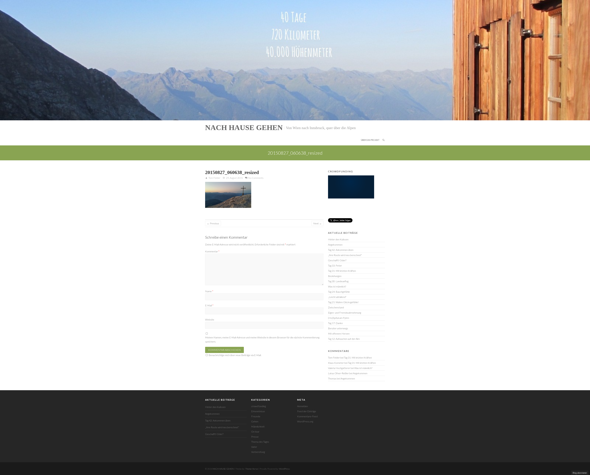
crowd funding (258, 406)
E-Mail (209, 305)
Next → (317, 223)
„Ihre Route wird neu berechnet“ (345, 255)
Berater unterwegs (338, 328)
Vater (254, 446)
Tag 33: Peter (335, 265)
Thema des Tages (260, 441)
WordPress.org (305, 421)
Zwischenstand (336, 307)
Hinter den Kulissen (338, 239)
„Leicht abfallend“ (337, 296)
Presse (255, 436)
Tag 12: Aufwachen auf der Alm (344, 338)
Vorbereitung (258, 451)
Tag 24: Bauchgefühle (339, 291)
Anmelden (302, 406)
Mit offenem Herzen (339, 333)
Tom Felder (214, 177)
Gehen (254, 421)
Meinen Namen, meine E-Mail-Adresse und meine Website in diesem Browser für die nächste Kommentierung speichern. (262, 339)
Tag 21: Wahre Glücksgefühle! (343, 302)
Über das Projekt (370, 140)
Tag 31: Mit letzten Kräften (342, 270)
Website (209, 319)
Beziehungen (334, 276)
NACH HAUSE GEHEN (244, 127)
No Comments (256, 177)
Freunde (255, 416)
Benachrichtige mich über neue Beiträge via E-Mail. (235, 355)
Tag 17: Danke (335, 323)
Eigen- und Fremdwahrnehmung (344, 312)
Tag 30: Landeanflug (338, 281)
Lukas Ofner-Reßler (338, 373)
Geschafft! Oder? (337, 260)
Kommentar (212, 251)
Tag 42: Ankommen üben (340, 249)
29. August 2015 (234, 177)
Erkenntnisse (258, 411)
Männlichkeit (258, 426)
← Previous (213, 223)
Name (209, 291)
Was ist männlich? (337, 286)
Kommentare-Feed (307, 416)
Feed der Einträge (306, 411)
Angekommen (335, 244)
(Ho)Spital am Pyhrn (338, 317)
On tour (255, 431)
